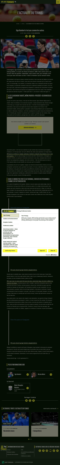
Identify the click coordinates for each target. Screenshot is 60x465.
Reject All (42, 250)
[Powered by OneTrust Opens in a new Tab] (52, 255)
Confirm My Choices (10, 250)
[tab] (10, 215)
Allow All (53, 250)
